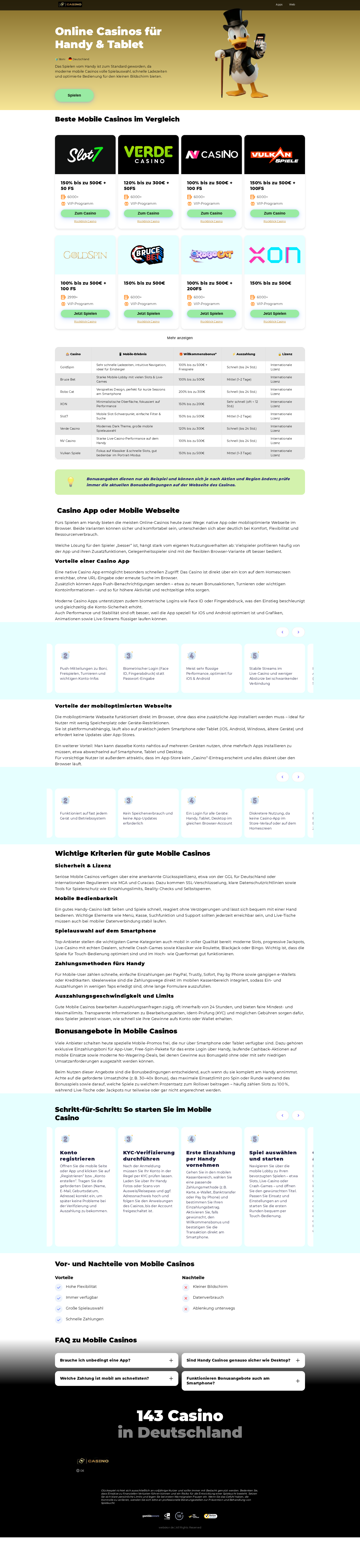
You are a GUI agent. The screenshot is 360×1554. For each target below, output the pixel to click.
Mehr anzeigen (180, 338)
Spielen (74, 95)
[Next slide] (298, 632)
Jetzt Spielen (85, 313)
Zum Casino (85, 213)
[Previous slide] (282, 632)
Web (292, 4)
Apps (279, 4)
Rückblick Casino (85, 221)
